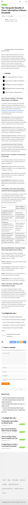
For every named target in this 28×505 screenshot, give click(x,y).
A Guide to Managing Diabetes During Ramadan (13, 398)
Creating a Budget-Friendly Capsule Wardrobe (12, 328)
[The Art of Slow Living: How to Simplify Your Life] (23, 438)
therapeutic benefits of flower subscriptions (12, 110)
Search (24, 389)
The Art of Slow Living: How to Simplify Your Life (13, 322)
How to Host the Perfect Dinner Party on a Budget (13, 319)
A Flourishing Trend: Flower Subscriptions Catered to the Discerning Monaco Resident (13, 85)
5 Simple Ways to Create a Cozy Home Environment (13, 325)
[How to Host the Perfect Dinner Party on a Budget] (23, 430)
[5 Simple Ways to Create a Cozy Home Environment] (23, 445)
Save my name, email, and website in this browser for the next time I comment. (14, 380)
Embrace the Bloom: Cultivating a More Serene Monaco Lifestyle (12, 93)
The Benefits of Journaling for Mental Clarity (12, 317)
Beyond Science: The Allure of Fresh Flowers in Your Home (14, 81)
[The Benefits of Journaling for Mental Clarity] (23, 422)
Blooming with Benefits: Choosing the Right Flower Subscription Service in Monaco (14, 89)
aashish (6, 19)
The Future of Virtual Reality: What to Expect (13, 408)
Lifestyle (4, 4)
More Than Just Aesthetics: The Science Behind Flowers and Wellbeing (13, 77)
